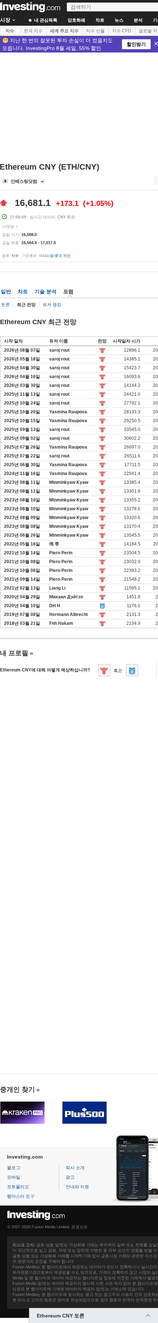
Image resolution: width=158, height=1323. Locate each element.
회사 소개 (75, 1167)
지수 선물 (95, 30)
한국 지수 (33, 30)
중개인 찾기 (17, 1089)
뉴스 (119, 20)
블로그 (13, 1167)
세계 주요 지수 (64, 30)
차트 (100, 20)
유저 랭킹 (52, 304)
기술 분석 (46, 291)
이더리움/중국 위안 (55, 256)
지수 (10, 30)
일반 (6, 291)
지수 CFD (121, 30)
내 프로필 (14, 653)
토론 (5, 304)
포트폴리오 (18, 1186)
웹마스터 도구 (21, 1196)
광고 (70, 1177)
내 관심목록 (45, 20)
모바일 (13, 1177)
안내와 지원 (77, 1186)
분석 (138, 20)
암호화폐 (76, 20)
